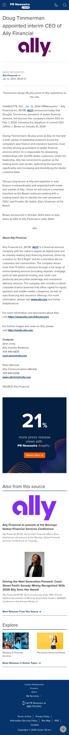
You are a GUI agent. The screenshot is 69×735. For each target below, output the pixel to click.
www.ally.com (39, 299)
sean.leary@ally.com (15, 356)
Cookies (35, 725)
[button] (34, 47)
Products (34, 688)
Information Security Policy (23, 720)
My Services (33, 696)
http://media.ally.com (20, 330)
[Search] (64, 5)
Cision (40, 730)
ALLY (30, 110)
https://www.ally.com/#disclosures (28, 317)
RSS (57, 720)
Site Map (46, 720)
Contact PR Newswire (34, 684)
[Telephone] (56, 5)
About (34, 691)
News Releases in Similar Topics (20, 663)
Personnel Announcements (51, 652)
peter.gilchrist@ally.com (17, 377)
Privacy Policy (43, 716)
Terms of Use (24, 716)
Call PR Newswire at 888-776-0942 (35, 704)
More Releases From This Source (20, 611)
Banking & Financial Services (13, 654)
